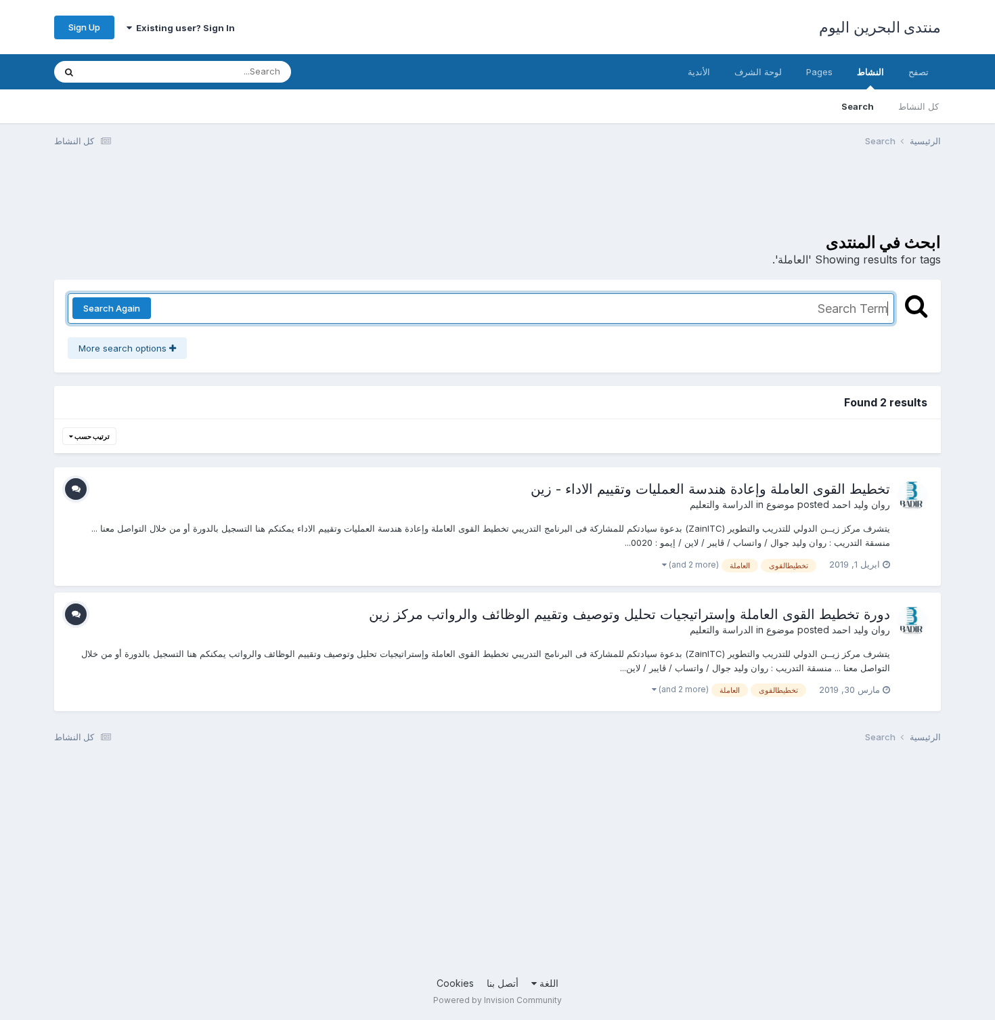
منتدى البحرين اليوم (880, 27)
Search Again (111, 308)
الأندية (699, 71)
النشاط (870, 71)
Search (857, 106)
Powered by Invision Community (497, 1000)
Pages (819, 71)
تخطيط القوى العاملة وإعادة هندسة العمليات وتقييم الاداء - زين (710, 489)
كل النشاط (918, 106)
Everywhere (126, 71)
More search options (124, 348)
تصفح (918, 71)
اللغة (547, 983)
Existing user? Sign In (183, 27)
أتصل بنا (502, 983)
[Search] (69, 72)
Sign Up (84, 27)
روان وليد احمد (861, 504)
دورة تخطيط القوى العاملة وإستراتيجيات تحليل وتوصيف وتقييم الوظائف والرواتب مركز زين (629, 614)
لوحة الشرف (758, 71)
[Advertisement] (694, 198)
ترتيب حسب (91, 436)
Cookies (455, 983)
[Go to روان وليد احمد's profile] (912, 496)
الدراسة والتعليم (721, 504)
